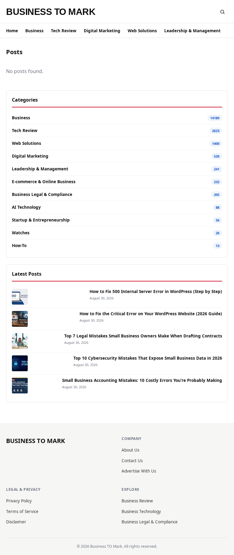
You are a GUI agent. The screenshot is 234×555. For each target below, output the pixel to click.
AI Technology (26, 207)
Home (12, 30)
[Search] (222, 11)
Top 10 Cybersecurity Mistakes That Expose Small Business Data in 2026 (147, 358)
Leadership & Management (192, 30)
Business (34, 30)
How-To (19, 245)
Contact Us (132, 460)
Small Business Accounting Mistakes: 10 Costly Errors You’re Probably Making (142, 380)
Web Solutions (142, 30)
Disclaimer (16, 522)
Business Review (137, 501)
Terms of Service (22, 511)
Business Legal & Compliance (42, 194)
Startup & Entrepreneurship (41, 220)
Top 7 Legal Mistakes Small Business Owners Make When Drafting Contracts (143, 336)
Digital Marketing (102, 30)
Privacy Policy (19, 501)
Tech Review (63, 30)
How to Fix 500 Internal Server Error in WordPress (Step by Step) (156, 291)
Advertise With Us (139, 471)
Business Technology (141, 511)
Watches (21, 233)
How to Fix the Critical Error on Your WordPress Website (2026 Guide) (151, 313)
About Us (130, 450)
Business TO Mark (50, 12)
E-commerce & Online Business (44, 181)
